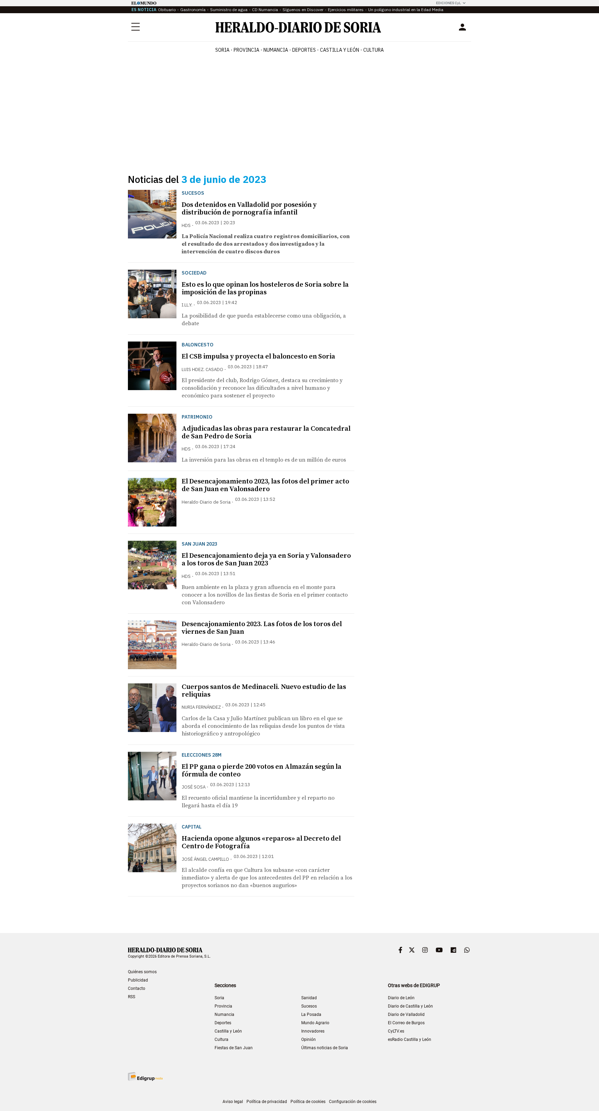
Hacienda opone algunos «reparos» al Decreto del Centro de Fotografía (261, 842)
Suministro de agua (229, 9)
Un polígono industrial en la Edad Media (405, 9)
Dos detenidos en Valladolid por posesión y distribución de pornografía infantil (249, 209)
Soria (219, 997)
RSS (131, 996)
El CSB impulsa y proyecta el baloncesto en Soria (258, 356)
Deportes (223, 1022)
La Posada (311, 1014)
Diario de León (401, 997)
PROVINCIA (246, 50)
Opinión (308, 1039)
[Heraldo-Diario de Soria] (298, 27)
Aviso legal (233, 1101)
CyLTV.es (396, 1031)
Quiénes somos (142, 971)
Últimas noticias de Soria (324, 1047)
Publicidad (138, 980)
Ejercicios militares (346, 9)
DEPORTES (304, 50)
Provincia (223, 1006)
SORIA (222, 50)
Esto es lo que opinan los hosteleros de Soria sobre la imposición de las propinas (265, 288)
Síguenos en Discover (303, 9)
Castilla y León (228, 1031)
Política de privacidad (266, 1101)
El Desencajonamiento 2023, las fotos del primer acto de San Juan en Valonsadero (265, 485)
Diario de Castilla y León (410, 1006)
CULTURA (373, 50)
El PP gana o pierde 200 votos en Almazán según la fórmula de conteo (261, 771)
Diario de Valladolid (406, 1014)
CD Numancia (265, 9)
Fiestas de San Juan (234, 1047)
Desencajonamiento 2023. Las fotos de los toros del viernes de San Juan (262, 628)
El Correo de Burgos (406, 1022)
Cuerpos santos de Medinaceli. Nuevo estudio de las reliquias (264, 691)
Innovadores (312, 1031)
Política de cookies (307, 1101)
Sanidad (309, 997)
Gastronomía (193, 9)
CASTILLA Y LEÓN (339, 50)
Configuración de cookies (352, 1101)
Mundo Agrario (315, 1022)
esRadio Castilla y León (409, 1039)
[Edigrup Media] (145, 1076)
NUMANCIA (275, 50)
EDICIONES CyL (448, 3)
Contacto (136, 988)
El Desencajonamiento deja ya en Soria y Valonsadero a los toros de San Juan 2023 (266, 560)
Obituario (167, 9)
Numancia (224, 1014)
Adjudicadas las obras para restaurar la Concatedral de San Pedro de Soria (266, 432)
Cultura (221, 1039)
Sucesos (309, 1006)
